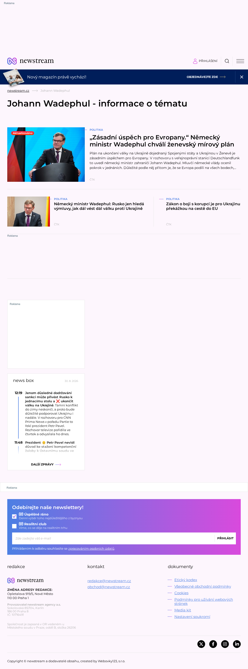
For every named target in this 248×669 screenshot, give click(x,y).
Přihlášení (208, 61)
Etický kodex (185, 580)
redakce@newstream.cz (109, 580)
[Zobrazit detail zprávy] (46, 413)
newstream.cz (18, 90)
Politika (96, 129)
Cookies (181, 593)
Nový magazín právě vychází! (56, 77)
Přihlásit (225, 538)
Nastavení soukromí (192, 617)
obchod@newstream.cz (108, 587)
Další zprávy (42, 464)
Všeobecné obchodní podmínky (202, 586)
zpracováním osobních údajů (91, 548)
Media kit (182, 610)
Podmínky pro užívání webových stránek (203, 601)
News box (23, 380)
